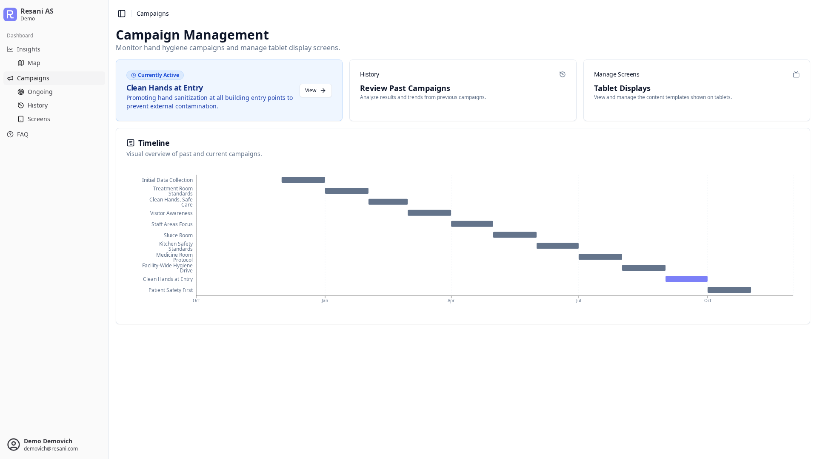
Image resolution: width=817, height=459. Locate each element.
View (310, 90)
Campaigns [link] (153, 13)
